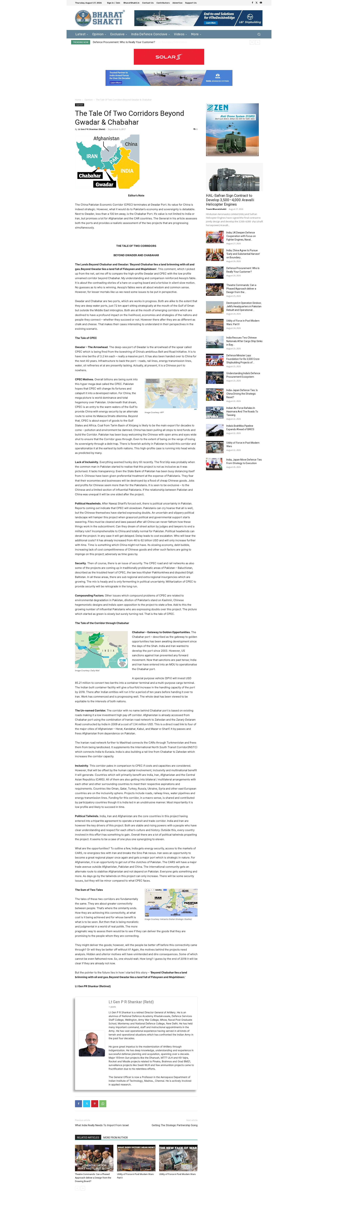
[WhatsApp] (102, 1103)
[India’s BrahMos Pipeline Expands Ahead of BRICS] (215, 430)
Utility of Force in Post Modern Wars (177, 1174)
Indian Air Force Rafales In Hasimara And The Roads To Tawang (242, 411)
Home (78, 99)
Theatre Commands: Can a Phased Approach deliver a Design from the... (241, 289)
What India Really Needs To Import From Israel (102, 1125)
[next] (257, 42)
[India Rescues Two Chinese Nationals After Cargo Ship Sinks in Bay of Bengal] (215, 342)
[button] (259, 34)
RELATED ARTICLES (88, 1137)
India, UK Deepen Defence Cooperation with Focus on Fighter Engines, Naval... (241, 236)
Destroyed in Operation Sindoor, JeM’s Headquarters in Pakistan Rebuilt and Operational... (243, 306)
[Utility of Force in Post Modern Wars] (178, 1158)
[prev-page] (77, 1188)
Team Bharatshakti (216, 209)
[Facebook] (252, 3)
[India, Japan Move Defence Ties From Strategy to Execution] (214, 464)
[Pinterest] (94, 1103)
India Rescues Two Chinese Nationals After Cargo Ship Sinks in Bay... (244, 341)
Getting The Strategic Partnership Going (175, 1125)
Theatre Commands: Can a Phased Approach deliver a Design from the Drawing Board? (146, 42)
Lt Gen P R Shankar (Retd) (91, 129)
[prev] (252, 42)
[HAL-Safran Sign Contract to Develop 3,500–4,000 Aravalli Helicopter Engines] (234, 177)
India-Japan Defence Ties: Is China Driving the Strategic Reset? (242, 394)
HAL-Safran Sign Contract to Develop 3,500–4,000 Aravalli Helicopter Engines (230, 199)
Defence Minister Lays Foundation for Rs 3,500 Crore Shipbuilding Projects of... (242, 359)
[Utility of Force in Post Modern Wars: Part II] (136, 1158)
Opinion (88, 99)
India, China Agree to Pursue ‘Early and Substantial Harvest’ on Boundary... (243, 254)
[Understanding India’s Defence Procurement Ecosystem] (215, 377)
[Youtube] (261, 3)
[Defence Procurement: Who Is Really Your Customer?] (215, 272)
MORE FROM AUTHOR (115, 1137)
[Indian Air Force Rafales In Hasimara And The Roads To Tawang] (215, 412)
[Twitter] (257, 3)
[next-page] (83, 1188)
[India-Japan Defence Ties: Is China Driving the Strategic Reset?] (215, 394)
